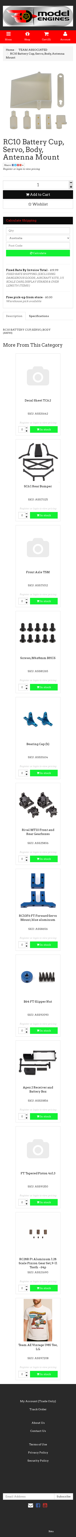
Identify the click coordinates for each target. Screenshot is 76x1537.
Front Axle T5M (38, 572)
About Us (38, 1422)
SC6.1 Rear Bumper (38, 486)
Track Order (38, 1409)
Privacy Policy (38, 1452)
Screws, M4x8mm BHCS (38, 658)
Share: (8, 165)
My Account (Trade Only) (38, 1401)
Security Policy (38, 1460)
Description (14, 316)
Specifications (39, 316)
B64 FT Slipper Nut (38, 1001)
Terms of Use (38, 1444)
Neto (51, 1531)
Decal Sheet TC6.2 (38, 400)
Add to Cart (39, 195)
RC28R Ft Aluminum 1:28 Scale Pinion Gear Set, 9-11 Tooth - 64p (38, 1263)
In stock (45, 429)
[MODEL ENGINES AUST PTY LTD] (38, 14)
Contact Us (38, 1430)
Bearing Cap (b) (38, 744)
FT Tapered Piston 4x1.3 (38, 1173)
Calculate (39, 253)
